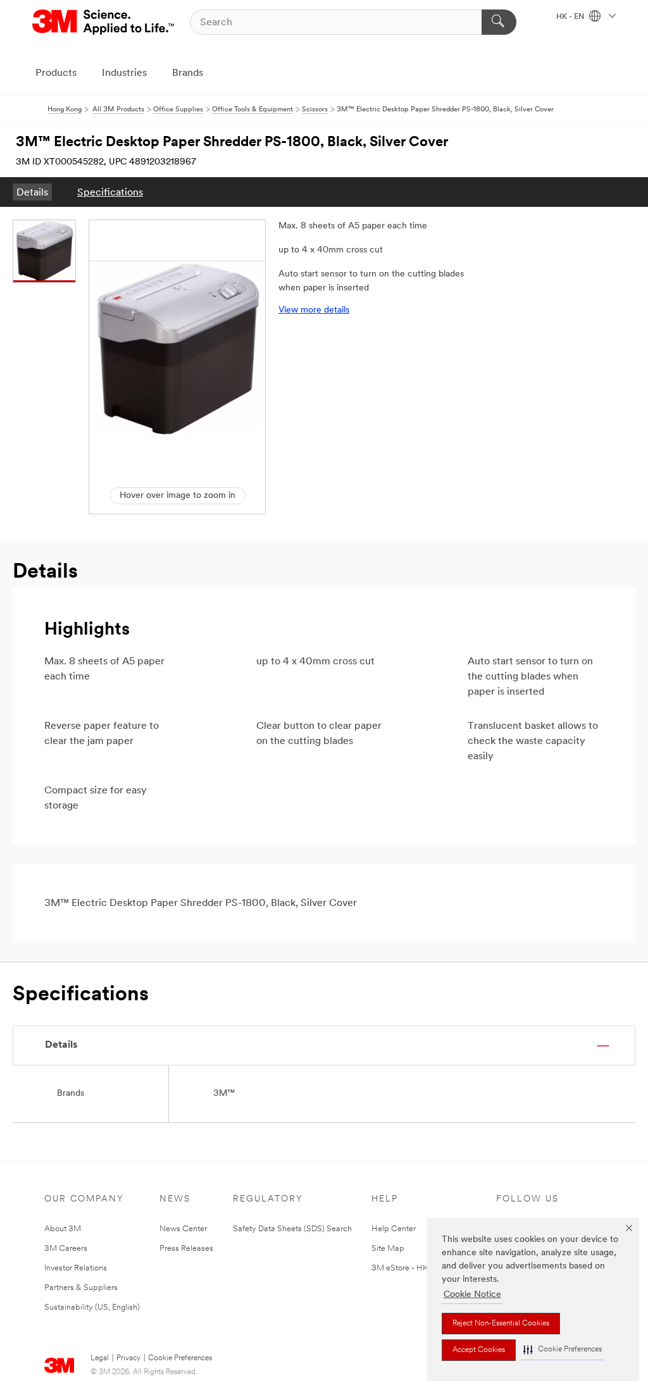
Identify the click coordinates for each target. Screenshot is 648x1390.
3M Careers (65, 1248)
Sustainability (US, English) (92, 1307)
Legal (99, 1358)
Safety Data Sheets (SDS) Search (292, 1229)
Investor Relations (75, 1268)
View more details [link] (313, 310)
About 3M (62, 1229)
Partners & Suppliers (81, 1288)
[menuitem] (32, 192)
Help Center (393, 1229)
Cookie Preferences (180, 1358)
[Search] (499, 22)
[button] (562, 1349)
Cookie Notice (472, 1295)
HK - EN (571, 17)
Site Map (387, 1248)
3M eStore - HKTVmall (412, 1268)
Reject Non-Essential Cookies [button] (500, 1323)
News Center (183, 1229)
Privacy (128, 1358)
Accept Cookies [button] (478, 1350)
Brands (187, 73)
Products (56, 73)
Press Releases (186, 1248)
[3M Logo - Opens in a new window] (104, 22)
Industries (124, 73)
